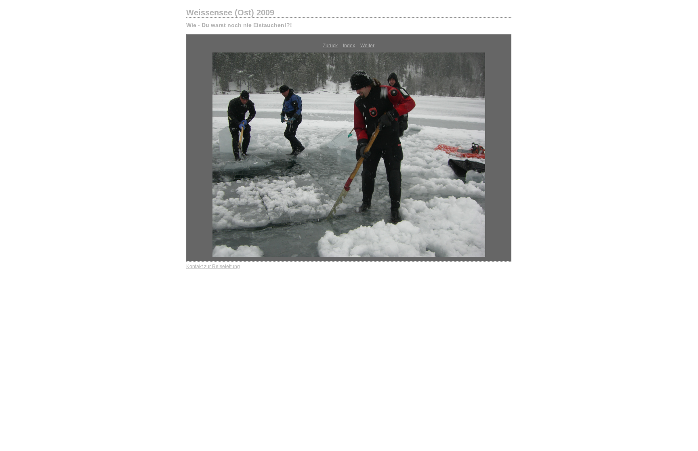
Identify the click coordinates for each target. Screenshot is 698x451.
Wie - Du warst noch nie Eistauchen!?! (239, 25)
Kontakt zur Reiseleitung (213, 266)
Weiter (367, 45)
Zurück (330, 45)
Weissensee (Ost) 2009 (230, 12)
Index (349, 45)
